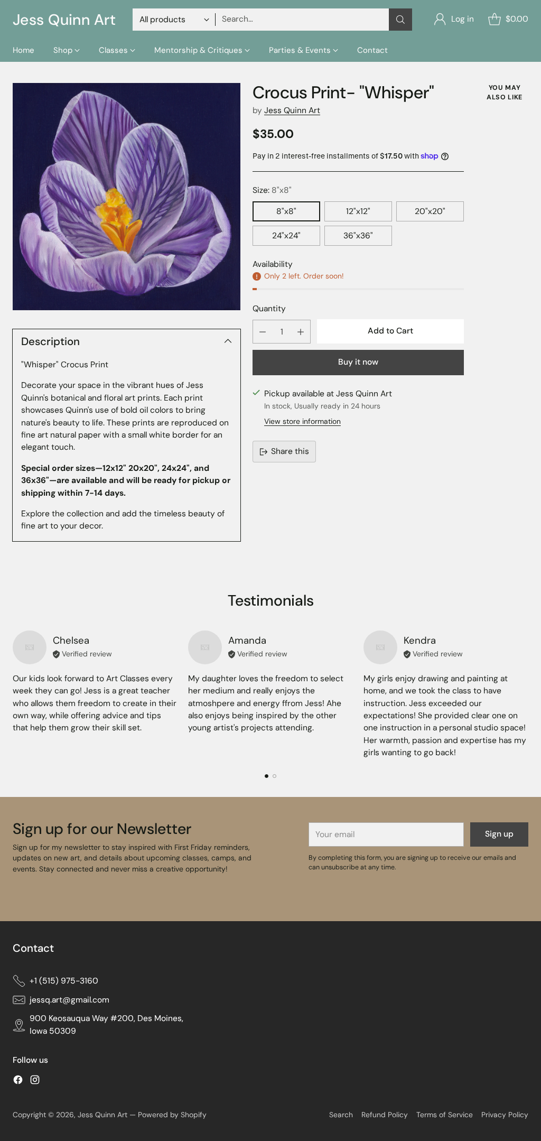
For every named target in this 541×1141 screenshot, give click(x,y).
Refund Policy (384, 1114)
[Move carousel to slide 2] (274, 776)
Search (341, 1114)
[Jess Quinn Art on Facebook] (18, 1081)
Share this (290, 451)
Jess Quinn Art (292, 110)
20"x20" (430, 211)
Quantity (269, 308)
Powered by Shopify (172, 1114)
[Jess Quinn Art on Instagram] (35, 1081)
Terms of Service (444, 1114)
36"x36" (358, 235)
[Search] (400, 19)
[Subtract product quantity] (262, 331)
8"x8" (286, 211)
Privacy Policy (504, 1114)
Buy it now (358, 362)
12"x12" (358, 211)
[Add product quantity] (300, 331)
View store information (302, 421)
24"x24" (286, 235)
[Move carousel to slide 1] (266, 776)
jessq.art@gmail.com (69, 1000)
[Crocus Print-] (126, 197)
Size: (272, 190)
